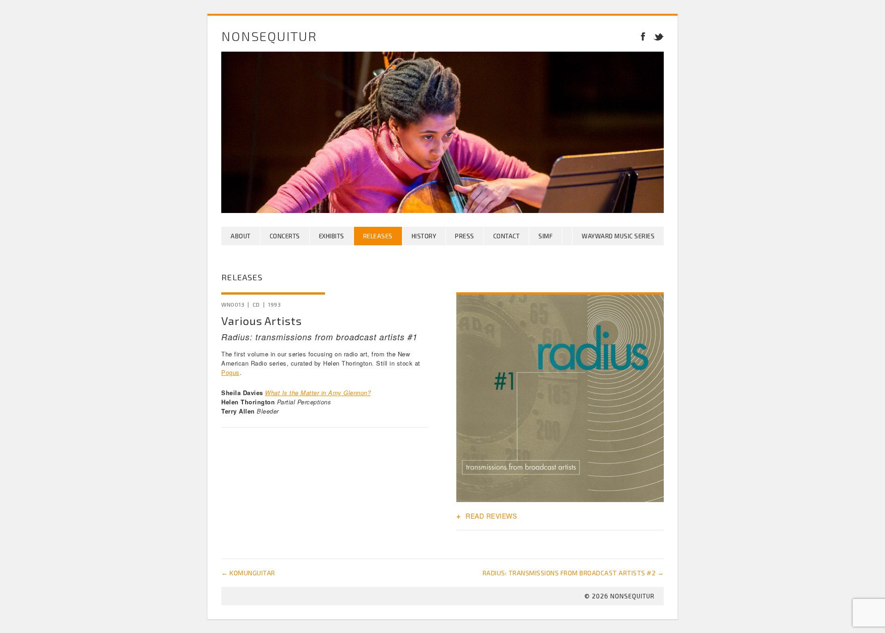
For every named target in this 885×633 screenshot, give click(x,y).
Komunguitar (248, 573)
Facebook (643, 36)
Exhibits (331, 236)
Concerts (285, 236)
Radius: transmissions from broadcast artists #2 (573, 573)
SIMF (545, 236)
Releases (378, 236)
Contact (506, 236)
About (240, 236)
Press (464, 236)
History (424, 236)
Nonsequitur (269, 36)
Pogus (230, 372)
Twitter (657, 36)
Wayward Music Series (618, 236)
